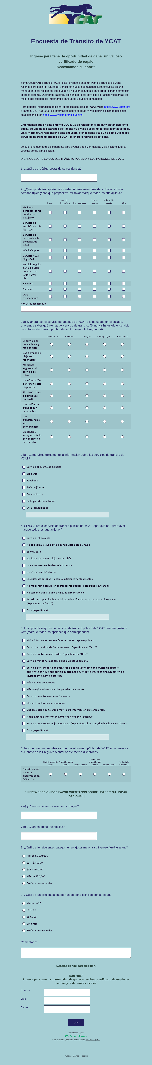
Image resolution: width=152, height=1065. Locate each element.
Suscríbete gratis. (93, 1040)
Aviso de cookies (81, 1056)
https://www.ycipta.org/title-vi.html (63, 114)
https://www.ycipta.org (117, 106)
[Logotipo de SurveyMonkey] (76, 1036)
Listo (76, 1022)
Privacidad (68, 1056)
